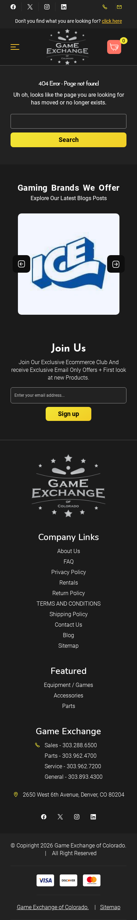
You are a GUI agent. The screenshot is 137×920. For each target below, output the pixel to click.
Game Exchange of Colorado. (90, 845)
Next (116, 264)
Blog (68, 635)
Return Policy (68, 593)
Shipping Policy (69, 614)
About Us (68, 551)
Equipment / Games (68, 685)
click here (112, 21)
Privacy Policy (68, 572)
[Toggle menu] (19, 46)
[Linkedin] (63, 6)
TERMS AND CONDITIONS (68, 603)
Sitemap (68, 645)
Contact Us (68, 624)
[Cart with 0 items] (114, 47)
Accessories (68, 695)
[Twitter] (30, 6)
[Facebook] (13, 6)
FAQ (69, 561)
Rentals (68, 582)
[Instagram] (47, 6)
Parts (68, 706)
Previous (21, 264)
